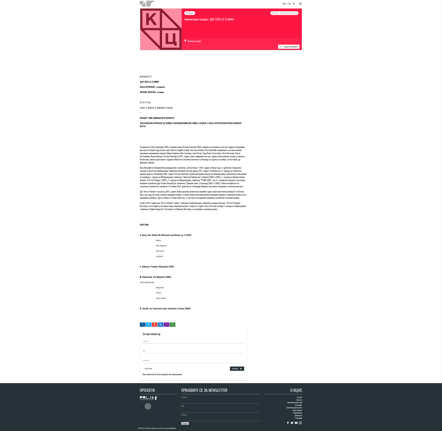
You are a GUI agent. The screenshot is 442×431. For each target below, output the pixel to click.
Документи (298, 415)
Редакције (298, 418)
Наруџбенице (297, 412)
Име (144, 350)
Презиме (184, 414)
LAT (289, 3)
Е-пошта (184, 397)
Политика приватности (294, 407)
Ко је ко (299, 397)
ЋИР (284, 3)
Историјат (298, 405)
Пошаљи (237, 368)
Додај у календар (289, 46)
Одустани (148, 368)
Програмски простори (294, 402)
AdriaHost (172, 428)
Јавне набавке (297, 410)
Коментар (146, 360)
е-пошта (145, 341)
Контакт (299, 400)
